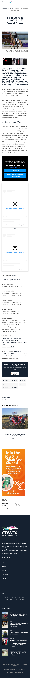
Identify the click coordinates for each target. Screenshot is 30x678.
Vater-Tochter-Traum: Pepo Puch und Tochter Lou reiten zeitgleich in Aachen (18, 652)
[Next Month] (19, 504)
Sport (15, 13)
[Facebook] (3, 557)
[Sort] (5, 500)
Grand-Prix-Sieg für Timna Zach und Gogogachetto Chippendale (19, 625)
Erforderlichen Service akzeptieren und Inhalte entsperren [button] (15, 175)
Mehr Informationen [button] (15, 167)
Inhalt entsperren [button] (15, 170)
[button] (13, 440)
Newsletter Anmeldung (9, 587)
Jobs (6, 597)
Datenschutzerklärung (15, 672)
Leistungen (5, 570)
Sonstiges (9, 599)
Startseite (4, 8)
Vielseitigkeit (6, 399)
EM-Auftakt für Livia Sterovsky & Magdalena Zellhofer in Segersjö (15, 435)
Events (4, 578)
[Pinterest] (7, 557)
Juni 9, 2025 (15, 27)
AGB (17, 669)
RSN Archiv (21, 597)
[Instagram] (5, 557)
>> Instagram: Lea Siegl (8, 347)
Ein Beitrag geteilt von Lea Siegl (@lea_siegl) (15, 225)
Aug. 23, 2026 (12, 635)
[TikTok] (10, 557)
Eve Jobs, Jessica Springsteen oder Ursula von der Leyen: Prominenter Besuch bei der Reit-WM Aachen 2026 (18, 643)
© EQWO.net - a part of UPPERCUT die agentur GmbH (15, 665)
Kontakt (4, 583)
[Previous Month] (16, 504)
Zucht (22, 599)
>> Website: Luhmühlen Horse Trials (11, 338)
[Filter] (3, 500)
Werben (4, 566)
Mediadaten (5, 574)
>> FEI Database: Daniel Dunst (10, 340)
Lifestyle (13, 597)
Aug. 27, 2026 (15, 438)
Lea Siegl (14, 275)
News (11, 8)
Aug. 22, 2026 (12, 646)
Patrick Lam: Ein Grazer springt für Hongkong (19, 633)
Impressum (22, 669)
